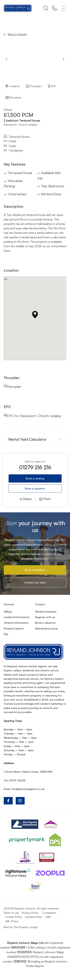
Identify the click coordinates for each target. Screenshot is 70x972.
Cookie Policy (13, 916)
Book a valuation (35, 488)
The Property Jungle (25, 927)
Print (46, 499)
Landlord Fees (33, 916)
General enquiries (45, 611)
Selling (8, 611)
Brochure (15, 97)
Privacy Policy (30, 912)
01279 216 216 (35, 467)
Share (27, 499)
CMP (48, 916)
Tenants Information (16, 622)
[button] (63, 59)
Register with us (45, 617)
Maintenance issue (46, 628)
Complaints (49, 912)
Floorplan (35, 86)
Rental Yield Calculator (27, 439)
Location (14, 86)
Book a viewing (35, 478)
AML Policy (11, 921)
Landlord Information (16, 617)
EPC (53, 86)
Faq (6, 634)
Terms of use (11, 912)
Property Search (14, 628)
